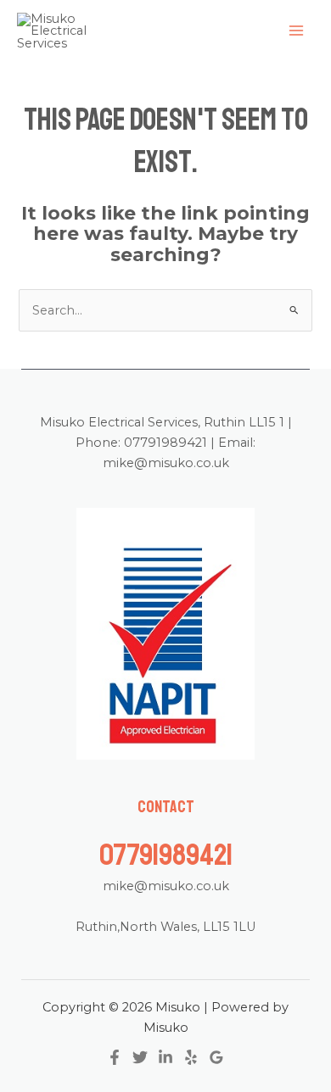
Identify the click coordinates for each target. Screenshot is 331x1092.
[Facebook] (114, 1057)
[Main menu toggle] (296, 31)
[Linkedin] (165, 1057)
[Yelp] (191, 1057)
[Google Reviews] (216, 1057)
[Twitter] (140, 1057)
